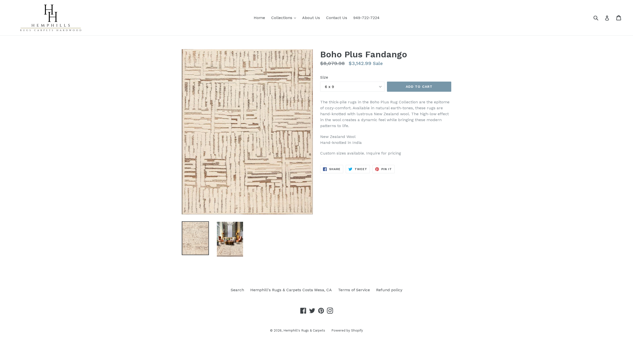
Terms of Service (354, 290)
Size (324, 77)
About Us (311, 17)
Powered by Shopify (347, 330)
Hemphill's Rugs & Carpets (304, 330)
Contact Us (336, 17)
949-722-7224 (366, 17)
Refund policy (389, 290)
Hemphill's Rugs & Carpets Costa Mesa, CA (291, 290)
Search (237, 290)
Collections (284, 17)
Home (259, 17)
